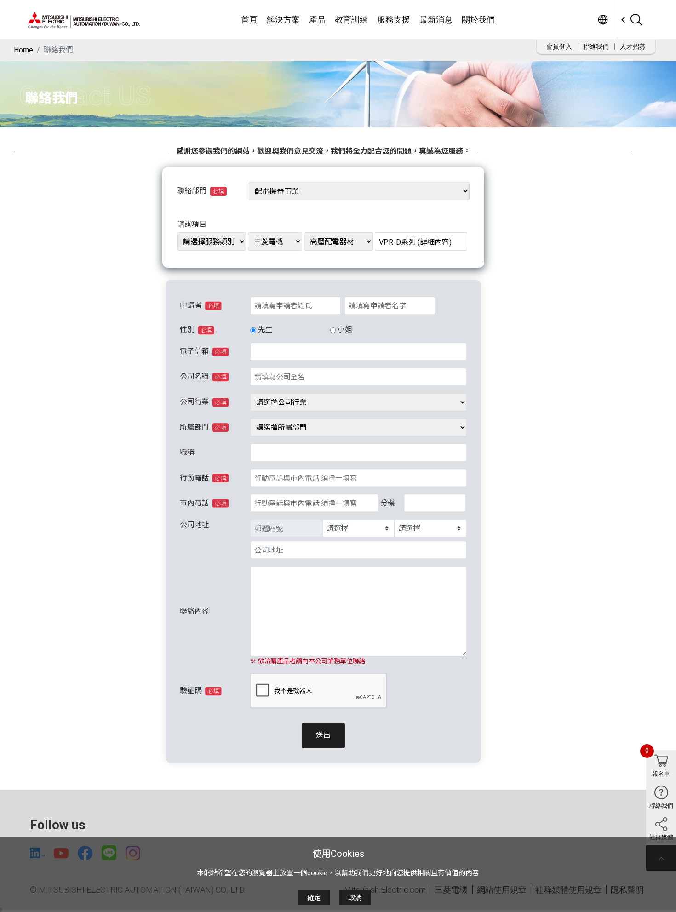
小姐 (345, 330)
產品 (317, 19)
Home (23, 50)
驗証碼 (199, 691)
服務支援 (393, 19)
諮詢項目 (191, 224)
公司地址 (194, 524)
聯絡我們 (596, 46)
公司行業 (203, 402)
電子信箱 (203, 351)
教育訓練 (351, 19)
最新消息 (436, 19)
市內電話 (203, 503)
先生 (265, 330)
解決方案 (283, 19)
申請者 (199, 305)
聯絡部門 (200, 190)
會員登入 (559, 46)
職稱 (187, 452)
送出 (323, 735)
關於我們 (478, 19)
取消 (355, 898)
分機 (387, 503)
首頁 (249, 19)
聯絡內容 (194, 611)
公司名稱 (203, 377)
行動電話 (203, 477)
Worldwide (603, 19)
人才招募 (633, 46)
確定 (314, 898)
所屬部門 (203, 427)
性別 (196, 330)
